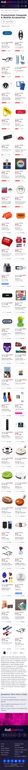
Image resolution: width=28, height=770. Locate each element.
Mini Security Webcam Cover (6, 46)
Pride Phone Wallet (20, 383)
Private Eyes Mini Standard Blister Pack (19, 617)
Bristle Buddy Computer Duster (6, 410)
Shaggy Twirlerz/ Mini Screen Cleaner (20, 564)
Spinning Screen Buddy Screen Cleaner (6, 588)
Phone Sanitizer (19, 70)
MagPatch (18, 589)
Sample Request (5, 750)
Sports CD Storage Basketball (20, 512)
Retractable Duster (7, 642)
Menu (22, 6)
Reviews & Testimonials (21, 749)
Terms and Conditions (9, 763)
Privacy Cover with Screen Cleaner (7, 254)
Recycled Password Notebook (20, 98)
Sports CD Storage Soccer (6, 462)
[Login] (22, 2)
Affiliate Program (19, 752)
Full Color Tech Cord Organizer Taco (20, 150)
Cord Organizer (19, 47)
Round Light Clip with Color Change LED (20, 176)
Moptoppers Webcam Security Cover (20, 333)
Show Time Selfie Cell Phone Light (6, 202)
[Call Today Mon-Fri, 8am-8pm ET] (18, 2)
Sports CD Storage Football (6, 512)
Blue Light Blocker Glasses (19, 643)
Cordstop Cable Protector (6, 334)
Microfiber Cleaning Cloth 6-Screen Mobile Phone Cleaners (20, 308)
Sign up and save (10, 735)
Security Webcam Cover (19, 124)
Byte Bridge (5, 279)
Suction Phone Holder (5, 538)
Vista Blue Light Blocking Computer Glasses (7, 564)
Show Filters (10, 21)
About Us (17, 754)
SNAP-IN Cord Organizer (6, 176)
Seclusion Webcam (20, 254)
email (6, 706)
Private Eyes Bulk (6, 149)
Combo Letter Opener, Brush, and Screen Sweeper (20, 359)
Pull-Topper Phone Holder (5, 617)
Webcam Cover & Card (5, 384)
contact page (10, 708)
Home (2, 743)
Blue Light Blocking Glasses (6, 72)
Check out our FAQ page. (8, 697)
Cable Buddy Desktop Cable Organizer (6, 436)
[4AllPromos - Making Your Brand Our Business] (8, 2)
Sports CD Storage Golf (18, 487)
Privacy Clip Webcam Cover (6, 228)
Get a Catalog (4, 752)
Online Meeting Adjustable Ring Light (6, 98)
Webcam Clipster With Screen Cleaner (7, 359)
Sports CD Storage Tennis (6, 487)
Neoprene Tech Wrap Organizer (19, 538)
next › (15, 653)
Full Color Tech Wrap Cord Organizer (19, 437)
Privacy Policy (18, 763)
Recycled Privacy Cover (18, 228)
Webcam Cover (6, 124)
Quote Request (5, 748)
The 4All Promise (19, 747)
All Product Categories (20, 756)
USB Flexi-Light (19, 409)
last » (22, 653)
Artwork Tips (4, 754)
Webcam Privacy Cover (18, 279)
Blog (2, 746)
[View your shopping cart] (25, 2)
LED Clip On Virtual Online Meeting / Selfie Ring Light (20, 202)
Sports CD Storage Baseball (19, 462)
